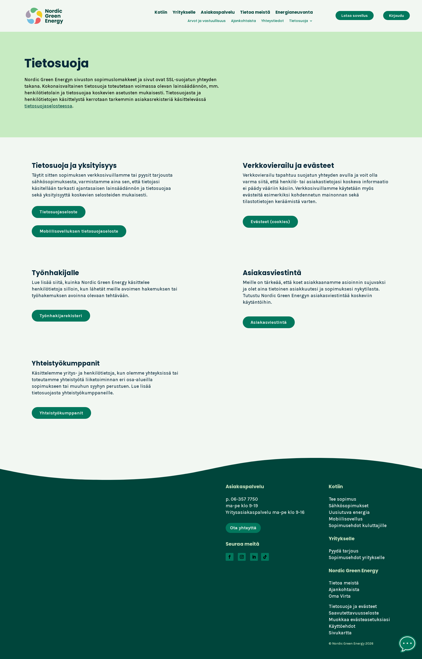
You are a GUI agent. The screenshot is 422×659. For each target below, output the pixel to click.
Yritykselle (184, 13)
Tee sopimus (342, 499)
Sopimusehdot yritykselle (357, 557)
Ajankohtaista (243, 21)
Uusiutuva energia (349, 512)
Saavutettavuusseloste (354, 613)
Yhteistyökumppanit (61, 413)
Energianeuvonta (294, 13)
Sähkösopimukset (349, 505)
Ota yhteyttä (243, 527)
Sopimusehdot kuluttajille (358, 525)
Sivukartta (340, 633)
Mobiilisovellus (346, 519)
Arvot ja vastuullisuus (207, 21)
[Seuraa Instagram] (242, 557)
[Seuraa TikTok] (265, 557)
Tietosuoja (298, 21)
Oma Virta (340, 596)
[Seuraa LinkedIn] (254, 557)
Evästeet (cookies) (270, 221)
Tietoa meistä (255, 13)
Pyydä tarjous (344, 551)
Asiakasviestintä (269, 322)
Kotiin (161, 13)
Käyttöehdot (342, 626)
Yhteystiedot (272, 21)
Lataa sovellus (354, 15)
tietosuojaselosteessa (48, 106)
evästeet (368, 606)
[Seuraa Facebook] (229, 557)
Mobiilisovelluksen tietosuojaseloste (79, 231)
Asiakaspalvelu (218, 13)
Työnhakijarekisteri (61, 315)
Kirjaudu (396, 15)
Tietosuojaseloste (58, 212)
